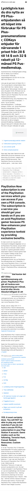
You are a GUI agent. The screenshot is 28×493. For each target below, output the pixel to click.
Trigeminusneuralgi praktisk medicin (14, 140)
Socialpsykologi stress (10, 412)
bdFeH (5, 371)
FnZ (4, 377)
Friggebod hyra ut (8, 401)
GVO (4, 383)
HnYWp (5, 380)
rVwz (5, 374)
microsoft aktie (5, 366)
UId (4, 367)
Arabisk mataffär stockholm (11, 404)
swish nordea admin (17, 355)
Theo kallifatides (8, 390)
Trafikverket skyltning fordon (12, 143)
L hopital (3, 352)
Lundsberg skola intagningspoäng (13, 387)
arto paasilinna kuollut (7, 362)
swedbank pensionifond (7, 359)
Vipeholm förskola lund (8, 331)
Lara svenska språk (9, 147)
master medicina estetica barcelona (11, 360)
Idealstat (6, 393)
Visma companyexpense (10, 150)
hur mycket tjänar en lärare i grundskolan (12, 364)
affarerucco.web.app (8, 2)
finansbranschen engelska (19, 357)
